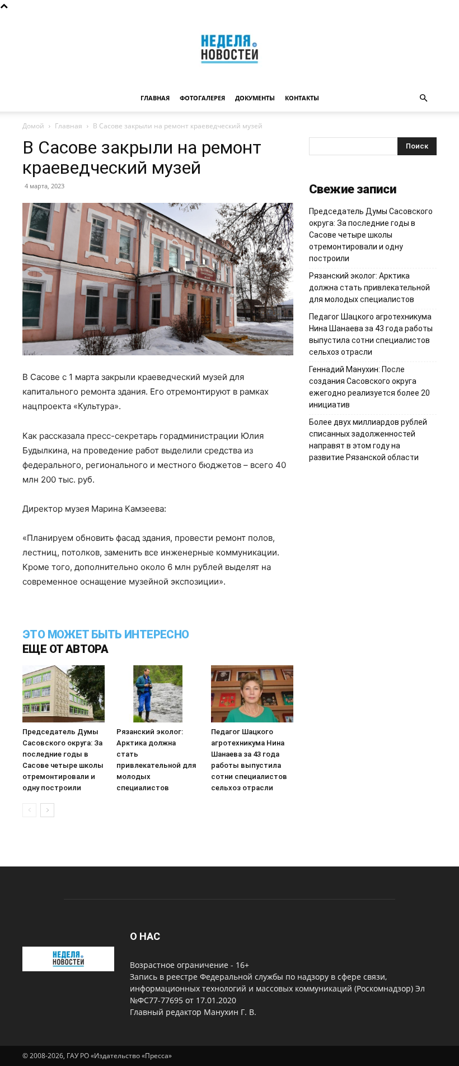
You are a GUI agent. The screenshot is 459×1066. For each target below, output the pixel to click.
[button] (423, 98)
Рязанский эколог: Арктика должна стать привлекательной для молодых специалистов (369, 287)
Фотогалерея (202, 98)
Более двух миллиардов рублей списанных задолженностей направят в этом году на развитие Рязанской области (368, 440)
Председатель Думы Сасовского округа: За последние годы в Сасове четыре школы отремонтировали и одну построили (371, 235)
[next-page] (47, 810)
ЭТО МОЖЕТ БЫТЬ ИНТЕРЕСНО (105, 634)
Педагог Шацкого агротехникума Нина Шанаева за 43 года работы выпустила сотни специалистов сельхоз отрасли (371, 334)
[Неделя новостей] (229, 49)
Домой (33, 126)
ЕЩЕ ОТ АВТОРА (65, 649)
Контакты (302, 98)
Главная (155, 98)
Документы (255, 98)
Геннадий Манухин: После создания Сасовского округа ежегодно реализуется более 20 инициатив (369, 387)
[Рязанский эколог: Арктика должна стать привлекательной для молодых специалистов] (157, 693)
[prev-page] (29, 810)
